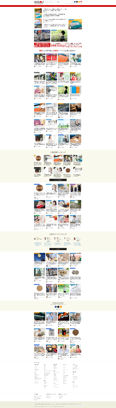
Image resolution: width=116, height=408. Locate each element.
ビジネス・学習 (65, 375)
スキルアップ (65, 378)
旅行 (44, 380)
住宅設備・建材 (36, 369)
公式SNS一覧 (75, 3)
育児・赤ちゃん (56, 379)
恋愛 (73, 373)
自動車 (45, 386)
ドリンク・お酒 (56, 387)
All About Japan (48, 397)
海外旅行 (45, 381)
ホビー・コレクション (75, 385)
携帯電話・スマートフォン (76, 368)
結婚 (73, 374)
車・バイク (45, 385)
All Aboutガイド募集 (36, 397)
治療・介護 (55, 368)
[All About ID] (81, 2)
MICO (64, 373)
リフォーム (36, 368)
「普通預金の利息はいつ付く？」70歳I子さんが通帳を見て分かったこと (57, 244)
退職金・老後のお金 (46, 374)
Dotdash (80, 406)
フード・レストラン (56, 384)
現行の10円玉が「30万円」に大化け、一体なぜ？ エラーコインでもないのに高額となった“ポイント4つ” (48, 244)
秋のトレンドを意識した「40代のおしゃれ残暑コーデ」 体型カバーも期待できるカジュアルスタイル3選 (77, 244)
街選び (35, 373)
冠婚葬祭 (55, 374)
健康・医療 (55, 364)
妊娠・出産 (55, 378)
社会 (63, 382)
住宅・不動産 (36, 364)
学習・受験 (64, 383)
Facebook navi (60, 397)
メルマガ (72, 3)
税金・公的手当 (46, 375)
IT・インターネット (75, 369)
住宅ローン (45, 369)
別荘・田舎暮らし (37, 374)
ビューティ (64, 364)
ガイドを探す (80, 3)
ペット (73, 388)
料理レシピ (55, 373)
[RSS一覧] (79, 2)
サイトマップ (67, 3)
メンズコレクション (75, 378)
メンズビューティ (75, 379)
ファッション (36, 383)
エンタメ (74, 383)
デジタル (74, 364)
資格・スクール (65, 379)
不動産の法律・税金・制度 (38, 378)
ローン (45, 376)
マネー (45, 364)
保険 (44, 368)
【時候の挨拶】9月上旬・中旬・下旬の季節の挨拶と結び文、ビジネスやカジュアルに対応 (67, 244)
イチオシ (60, 398)
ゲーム (73, 384)
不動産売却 (36, 377)
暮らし (55, 370)
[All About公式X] (77, 2)
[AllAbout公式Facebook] (75, 2)
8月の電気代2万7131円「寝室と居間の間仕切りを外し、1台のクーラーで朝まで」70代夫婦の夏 (38, 244)
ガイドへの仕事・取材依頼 (37, 398)
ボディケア (64, 369)
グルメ (55, 383)
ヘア (63, 368)
